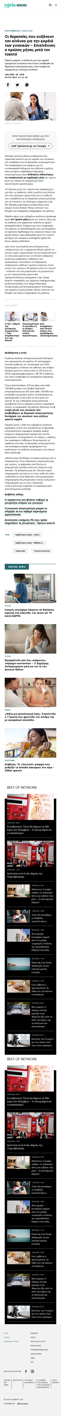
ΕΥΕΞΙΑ (6, 1337)
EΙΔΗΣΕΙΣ (34, 1333)
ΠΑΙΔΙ (32, 1358)
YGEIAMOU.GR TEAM (14, 74)
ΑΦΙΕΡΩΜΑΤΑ (35, 1354)
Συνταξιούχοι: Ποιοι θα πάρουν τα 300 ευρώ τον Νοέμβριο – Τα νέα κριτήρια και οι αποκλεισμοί (29, 830)
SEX (32, 1362)
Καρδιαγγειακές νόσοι (28, 534)
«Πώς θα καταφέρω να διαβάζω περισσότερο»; (42, 918)
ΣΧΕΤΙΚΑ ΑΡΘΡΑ (16, 566)
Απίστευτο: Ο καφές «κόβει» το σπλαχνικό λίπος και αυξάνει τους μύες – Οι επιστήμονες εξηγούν (42, 896)
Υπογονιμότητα (42, 551)
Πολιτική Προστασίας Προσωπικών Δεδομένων (43, 1383)
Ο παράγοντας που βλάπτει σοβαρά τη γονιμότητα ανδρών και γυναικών (26, 501)
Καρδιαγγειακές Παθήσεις (29, 543)
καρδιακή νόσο (35, 177)
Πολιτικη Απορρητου (29, 1381)
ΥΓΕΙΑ (6, 1333)
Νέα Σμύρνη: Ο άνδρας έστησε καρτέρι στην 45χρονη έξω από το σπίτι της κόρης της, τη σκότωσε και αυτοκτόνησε (42, 1017)
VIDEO (33, 1337)
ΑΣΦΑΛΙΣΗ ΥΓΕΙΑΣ (11, 1341)
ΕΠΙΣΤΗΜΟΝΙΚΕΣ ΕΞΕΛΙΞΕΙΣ (18, 31)
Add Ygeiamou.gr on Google (28, 146)
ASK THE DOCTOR (37, 1341)
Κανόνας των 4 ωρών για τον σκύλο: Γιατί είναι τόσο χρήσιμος (42, 1042)
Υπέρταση (20, 551)
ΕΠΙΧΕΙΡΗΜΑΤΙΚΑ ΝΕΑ (39, 1350)
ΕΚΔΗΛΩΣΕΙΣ (35, 1345)
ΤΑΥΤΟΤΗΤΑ (17, 1380)
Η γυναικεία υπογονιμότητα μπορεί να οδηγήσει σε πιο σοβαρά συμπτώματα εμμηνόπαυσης (26, 511)
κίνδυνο (43, 416)
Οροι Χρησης (55, 1381)
